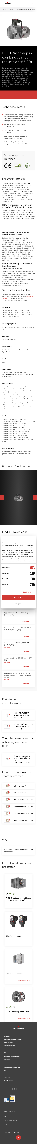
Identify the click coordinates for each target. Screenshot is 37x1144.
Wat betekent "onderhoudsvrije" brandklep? (16, 851)
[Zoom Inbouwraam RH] (7, 820)
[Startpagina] (7, 3)
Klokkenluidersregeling (11, 1120)
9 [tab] (33, 521)
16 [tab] (29, 522)
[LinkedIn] (5, 1089)
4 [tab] (14, 521)
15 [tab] (26, 522)
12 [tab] (14, 522)
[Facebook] (14, 1089)
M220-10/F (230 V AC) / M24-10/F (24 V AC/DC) (21, 715)
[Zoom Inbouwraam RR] (7, 786)
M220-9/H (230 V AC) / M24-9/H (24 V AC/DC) (21, 727)
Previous (2, 497)
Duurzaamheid (8, 1080)
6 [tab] (22, 521)
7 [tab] (26, 521)
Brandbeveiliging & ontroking (12, 1039)
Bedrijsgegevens (9, 1111)
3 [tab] (11, 521)
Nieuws (6, 1070)
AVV (5, 1116)
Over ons (7, 1077)
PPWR (6, 1124)
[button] (32, 3)
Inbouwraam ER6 (21, 800)
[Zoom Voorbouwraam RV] (7, 813)
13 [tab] (18, 522)
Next (35, 497)
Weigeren (18, 603)
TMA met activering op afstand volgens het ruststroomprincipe (22, 759)
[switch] (32, 573)
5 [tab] (18, 521)
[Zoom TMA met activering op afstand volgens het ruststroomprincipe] (7, 759)
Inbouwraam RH (20, 820)
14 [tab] (22, 522)
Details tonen (27, 592)
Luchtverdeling (8, 1042)
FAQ (5, 1052)
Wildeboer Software (10, 1063)
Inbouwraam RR (20, 786)
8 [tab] (29, 521)
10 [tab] (7, 522)
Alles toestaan (18, 598)
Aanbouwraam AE (21, 807)
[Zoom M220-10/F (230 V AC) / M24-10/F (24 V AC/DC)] (7, 715)
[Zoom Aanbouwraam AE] (7, 807)
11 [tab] (11, 522)
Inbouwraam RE (20, 793)
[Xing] (8, 1089)
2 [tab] (7, 521)
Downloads (7, 1059)
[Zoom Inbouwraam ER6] (7, 800)
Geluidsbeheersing (9, 1045)
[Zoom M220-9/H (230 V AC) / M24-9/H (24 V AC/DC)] (7, 726)
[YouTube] (18, 1089)
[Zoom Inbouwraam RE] (7, 793)
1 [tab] (3, 521)
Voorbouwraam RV (21, 814)
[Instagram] (11, 1089)
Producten (10, 9)
